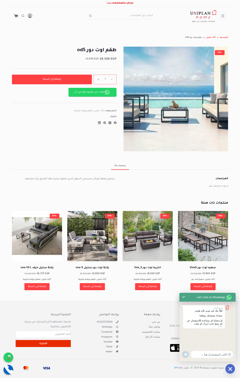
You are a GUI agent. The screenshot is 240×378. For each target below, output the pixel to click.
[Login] (30, 16)
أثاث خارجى (99, 111)
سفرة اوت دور (197, 279)
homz (203, 18)
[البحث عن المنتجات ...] (23, 15)
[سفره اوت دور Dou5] (203, 236)
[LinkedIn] (99, 122)
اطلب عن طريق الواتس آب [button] (89, 92)
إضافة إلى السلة (52, 79)
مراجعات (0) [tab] (120, 166)
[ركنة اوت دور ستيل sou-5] (92, 236)
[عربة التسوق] (16, 16)
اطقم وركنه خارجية (83, 111)
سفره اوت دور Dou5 (203, 267)
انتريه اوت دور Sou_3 (147, 267)
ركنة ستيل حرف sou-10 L (37, 267)
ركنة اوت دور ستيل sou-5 (92, 267)
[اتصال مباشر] (8, 369)
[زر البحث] (90, 15)
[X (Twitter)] (110, 122)
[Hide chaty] (230, 369)
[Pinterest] (104, 122)
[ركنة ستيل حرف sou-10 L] (37, 236)
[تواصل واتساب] (8, 357)
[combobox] (123, 15)
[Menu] (222, 15)
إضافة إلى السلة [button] (203, 286)
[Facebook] (115, 122)
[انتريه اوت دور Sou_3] (148, 236)
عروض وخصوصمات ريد (121, 3)
